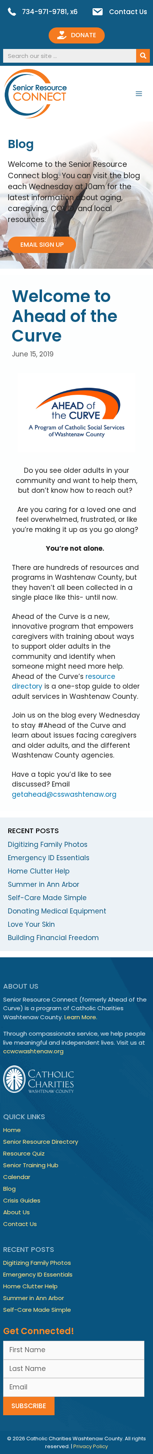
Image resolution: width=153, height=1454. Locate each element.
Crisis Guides (21, 1200)
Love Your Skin (31, 924)
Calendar (16, 1177)
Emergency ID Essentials (48, 858)
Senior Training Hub (30, 1165)
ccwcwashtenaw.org (33, 1051)
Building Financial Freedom (53, 937)
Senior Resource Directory (40, 1142)
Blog (9, 1189)
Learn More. (80, 1017)
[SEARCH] (143, 56)
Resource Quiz (24, 1153)
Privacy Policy (90, 1446)
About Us (16, 1212)
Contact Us (20, 1224)
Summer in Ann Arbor (43, 884)
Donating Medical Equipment (57, 911)
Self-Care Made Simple (47, 897)
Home (12, 1130)
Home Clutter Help (38, 871)
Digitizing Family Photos (47, 844)
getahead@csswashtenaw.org (64, 794)
